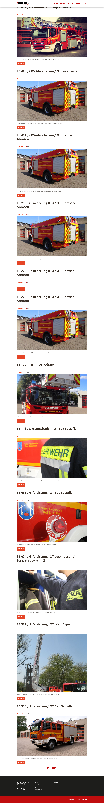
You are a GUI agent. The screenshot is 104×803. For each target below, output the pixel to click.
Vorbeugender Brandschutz (41, 784)
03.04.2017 (20, 372)
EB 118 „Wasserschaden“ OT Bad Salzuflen (47, 429)
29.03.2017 (20, 436)
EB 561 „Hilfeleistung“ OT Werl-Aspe (43, 624)
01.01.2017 (20, 567)
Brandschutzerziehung (40, 786)
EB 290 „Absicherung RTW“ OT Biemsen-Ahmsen (46, 205)
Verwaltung (56, 782)
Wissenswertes (38, 789)
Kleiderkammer (38, 787)
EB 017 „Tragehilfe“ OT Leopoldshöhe (44, 7)
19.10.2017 (20, 78)
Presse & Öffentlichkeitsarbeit (60, 786)
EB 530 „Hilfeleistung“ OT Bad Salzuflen (46, 706)
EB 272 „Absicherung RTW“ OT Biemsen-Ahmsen (46, 299)
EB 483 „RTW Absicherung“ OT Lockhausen (48, 71)
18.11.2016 (20, 713)
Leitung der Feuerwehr (59, 784)
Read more (21, 63)
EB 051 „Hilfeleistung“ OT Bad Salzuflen (46, 492)
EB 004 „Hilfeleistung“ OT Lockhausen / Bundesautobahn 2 (45, 558)
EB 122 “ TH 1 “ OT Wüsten (36, 365)
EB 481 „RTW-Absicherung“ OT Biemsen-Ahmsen (46, 137)
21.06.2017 (20, 282)
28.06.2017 (20, 214)
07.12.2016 (20, 631)
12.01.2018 (20, 14)
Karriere (37, 782)
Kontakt (55, 787)
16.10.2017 (20, 146)
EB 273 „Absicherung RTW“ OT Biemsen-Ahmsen (46, 273)
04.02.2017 (20, 500)
